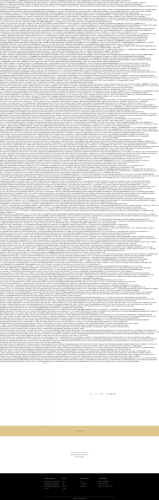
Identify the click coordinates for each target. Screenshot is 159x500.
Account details (83, 483)
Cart (63, 490)
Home (77, 431)
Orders (81, 481)
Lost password (83, 486)
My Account (64, 486)
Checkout (64, 488)
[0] (109, 394)
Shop (63, 483)
